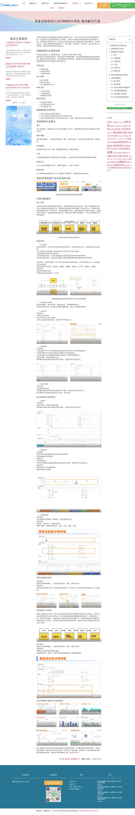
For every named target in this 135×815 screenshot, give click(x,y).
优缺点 (112, 106)
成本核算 (117, 112)
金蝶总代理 (124, 139)
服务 (52, 8)
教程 (125, 113)
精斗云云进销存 (120, 119)
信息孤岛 (117, 61)
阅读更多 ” (8, 58)
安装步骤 (114, 110)
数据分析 (117, 71)
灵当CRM (110, 116)
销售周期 (117, 58)
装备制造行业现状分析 (119, 45)
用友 (116, 116)
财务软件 (123, 122)
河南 (130, 113)
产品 (115, 64)
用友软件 (121, 116)
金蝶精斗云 (123, 142)
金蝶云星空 (112, 136)
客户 (115, 55)
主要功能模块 (116, 78)
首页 (23, 3)
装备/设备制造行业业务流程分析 (120, 75)
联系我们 (61, 8)
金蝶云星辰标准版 (117, 139)
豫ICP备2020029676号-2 (89, 811)
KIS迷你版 (120, 102)
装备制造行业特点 (117, 49)
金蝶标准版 (113, 142)
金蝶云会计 (126, 133)
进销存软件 (118, 126)
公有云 (125, 106)
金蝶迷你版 (126, 148)
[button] (8, 125)
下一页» (22, 103)
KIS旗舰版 (115, 102)
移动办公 (117, 68)
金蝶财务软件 (119, 145)
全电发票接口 (118, 106)
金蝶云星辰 (123, 136)
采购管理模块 (124, 129)
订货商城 (114, 122)
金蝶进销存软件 (116, 148)
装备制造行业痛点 (117, 52)
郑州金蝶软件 (113, 129)
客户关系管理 (124, 109)
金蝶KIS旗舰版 (117, 133)
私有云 (126, 116)
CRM (109, 102)
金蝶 (110, 132)
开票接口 (75, 3)
